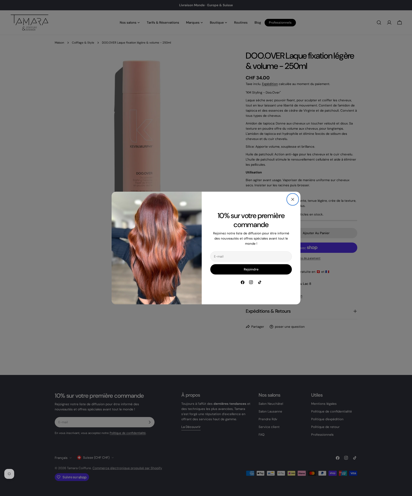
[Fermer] (293, 199)
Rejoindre (251, 269)
